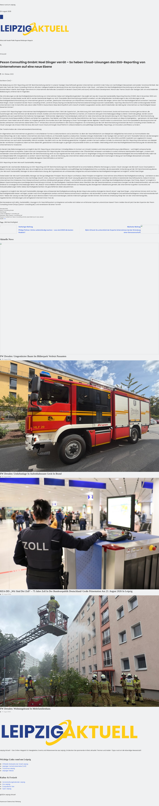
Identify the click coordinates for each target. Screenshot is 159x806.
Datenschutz (11, 801)
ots (5, 218)
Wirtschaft (3, 40)
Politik (13, 40)
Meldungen (24, 40)
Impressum (3, 801)
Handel (8, 40)
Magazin (30, 40)
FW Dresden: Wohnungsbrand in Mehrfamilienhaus (25, 708)
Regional (17, 40)
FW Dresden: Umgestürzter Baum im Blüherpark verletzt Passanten (33, 356)
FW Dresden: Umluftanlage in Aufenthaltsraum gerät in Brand (31, 473)
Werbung (18, 801)
